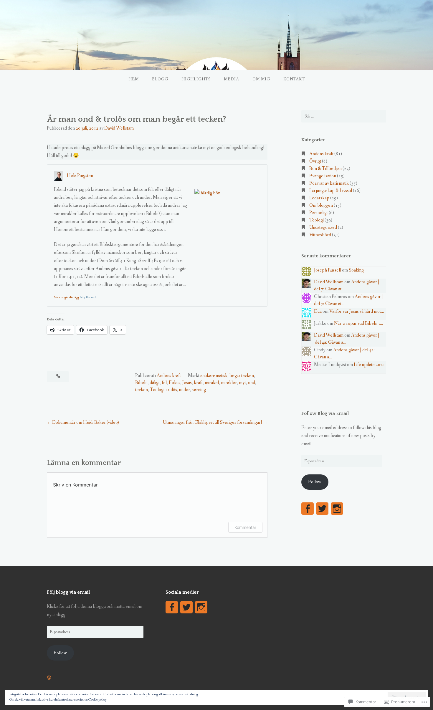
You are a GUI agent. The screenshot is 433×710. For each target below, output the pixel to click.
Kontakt (294, 79)
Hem (133, 79)
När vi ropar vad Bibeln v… (358, 323)
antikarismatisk (213, 376)
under (184, 390)
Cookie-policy (97, 699)
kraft (198, 383)
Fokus (174, 383)
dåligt (155, 383)
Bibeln (141, 383)
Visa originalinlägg (66, 297)
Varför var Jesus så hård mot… (356, 311)
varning (199, 390)
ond (251, 383)
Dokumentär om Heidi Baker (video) (85, 422)
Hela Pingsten (80, 176)
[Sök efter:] (343, 116)
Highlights (196, 79)
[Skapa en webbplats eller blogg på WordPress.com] (49, 678)
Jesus (187, 383)
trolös (171, 390)
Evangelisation (322, 176)
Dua (318, 311)
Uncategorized (323, 227)
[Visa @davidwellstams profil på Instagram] (337, 508)
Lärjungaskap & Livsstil (330, 191)
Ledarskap (319, 198)
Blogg (160, 79)
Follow (314, 482)
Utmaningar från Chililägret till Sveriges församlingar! (212, 422)
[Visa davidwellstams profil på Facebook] (307, 508)
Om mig (261, 79)
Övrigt (315, 161)
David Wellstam (119, 128)
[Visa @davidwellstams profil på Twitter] (322, 508)
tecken (141, 390)
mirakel (212, 383)
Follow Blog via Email (325, 413)
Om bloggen (321, 205)
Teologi (157, 390)
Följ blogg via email (68, 592)
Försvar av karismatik (329, 183)
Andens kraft (169, 376)
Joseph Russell (327, 270)
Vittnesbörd (320, 235)
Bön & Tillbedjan (325, 168)
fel (164, 383)
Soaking (356, 270)
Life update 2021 (369, 365)
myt (242, 383)
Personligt (318, 213)
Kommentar (245, 527)
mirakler (229, 383)
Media (231, 79)
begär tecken (241, 376)
